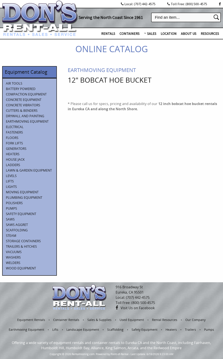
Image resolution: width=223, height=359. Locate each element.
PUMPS (11, 208)
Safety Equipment (144, 329)
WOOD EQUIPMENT (21, 268)
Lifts (55, 329)
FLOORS (12, 137)
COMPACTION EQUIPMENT (26, 94)
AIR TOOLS (14, 83)
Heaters (171, 329)
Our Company (195, 320)
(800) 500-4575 (189, 4)
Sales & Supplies (99, 320)
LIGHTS (11, 186)
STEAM (11, 235)
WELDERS (13, 262)
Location (169, 33)
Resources (210, 33)
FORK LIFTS (14, 143)
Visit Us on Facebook (138, 308)
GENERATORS (16, 148)
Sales (151, 33)
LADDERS (13, 165)
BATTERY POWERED (20, 89)
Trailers (190, 329)
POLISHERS (14, 203)
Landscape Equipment (82, 329)
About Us (188, 33)
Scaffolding (115, 329)
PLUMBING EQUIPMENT (24, 197)
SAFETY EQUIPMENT (21, 214)
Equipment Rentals (31, 320)
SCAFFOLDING (17, 230)
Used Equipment (132, 320)
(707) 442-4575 (139, 4)
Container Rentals (66, 320)
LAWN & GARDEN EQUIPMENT (29, 170)
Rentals (108, 33)
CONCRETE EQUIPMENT (23, 99)
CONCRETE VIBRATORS (23, 105)
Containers (130, 33)
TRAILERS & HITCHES (21, 246)
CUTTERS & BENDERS (21, 110)
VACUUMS (14, 252)
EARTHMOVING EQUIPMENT (27, 121)
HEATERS (12, 154)
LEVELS (11, 176)
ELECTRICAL (15, 127)
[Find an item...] (216, 17)
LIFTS (10, 181)
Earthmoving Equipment (26, 329)
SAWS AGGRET (17, 224)
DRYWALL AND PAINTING (25, 116)
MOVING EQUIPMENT (22, 192)
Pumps (209, 329)
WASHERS (13, 257)
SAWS (10, 219)
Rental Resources (164, 320)
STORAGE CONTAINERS (23, 241)
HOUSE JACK (15, 159)
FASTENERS (14, 132)
